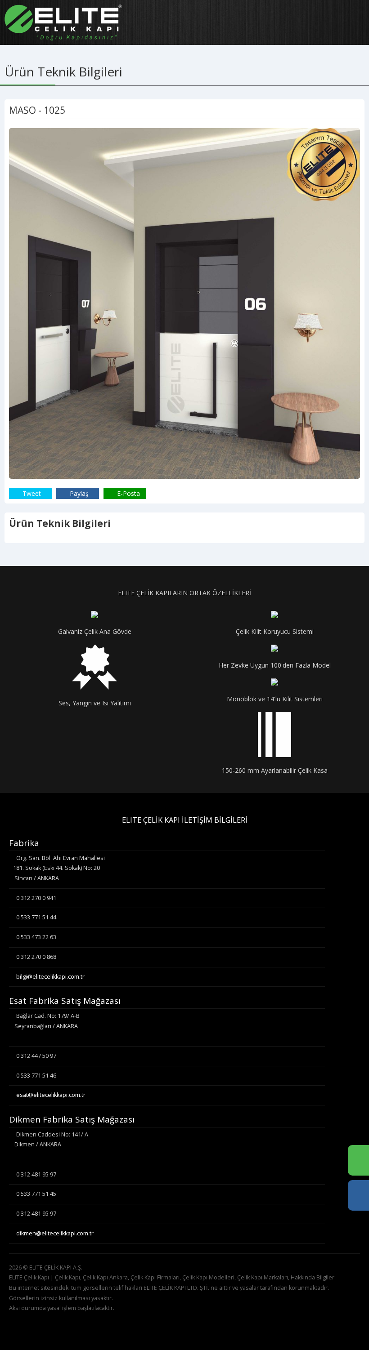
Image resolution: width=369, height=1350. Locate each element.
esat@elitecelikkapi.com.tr (51, 1095)
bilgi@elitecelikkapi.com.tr (50, 976)
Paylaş (78, 493)
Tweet (31, 493)
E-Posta (127, 493)
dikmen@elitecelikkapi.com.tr (55, 1233)
